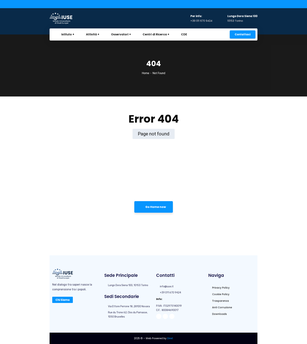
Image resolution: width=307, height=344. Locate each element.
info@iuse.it (167, 286)
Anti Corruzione (221, 307)
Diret (170, 338)
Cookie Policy (220, 294)
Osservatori (119, 34)
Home (145, 73)
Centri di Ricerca (155, 34)
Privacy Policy (220, 287)
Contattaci (243, 34)
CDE (184, 34)
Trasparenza (220, 301)
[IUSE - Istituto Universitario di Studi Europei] (67, 18)
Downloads (219, 314)
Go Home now (155, 207)
